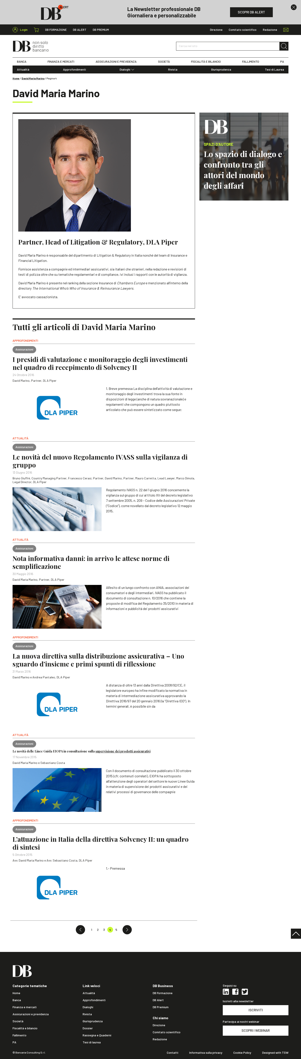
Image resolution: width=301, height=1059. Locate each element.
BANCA (21, 61)
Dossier (88, 1028)
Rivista (172, 69)
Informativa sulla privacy (205, 1052)
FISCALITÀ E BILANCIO (206, 61)
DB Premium (101, 29)
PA (282, 61)
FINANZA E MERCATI (61, 61)
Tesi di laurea (92, 1042)
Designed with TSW (275, 1052)
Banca (17, 1000)
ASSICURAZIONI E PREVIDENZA (116, 61)
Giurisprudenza (221, 69)
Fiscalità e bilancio (25, 1028)
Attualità (23, 69)
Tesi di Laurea (274, 69)
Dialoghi (125, 69)
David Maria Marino (33, 78)
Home (16, 78)
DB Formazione (56, 29)
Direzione (216, 29)
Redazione (270, 29)
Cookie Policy (242, 1052)
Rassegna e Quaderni (97, 1035)
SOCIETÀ (164, 61)
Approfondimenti (74, 69)
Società (18, 1021)
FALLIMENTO (250, 61)
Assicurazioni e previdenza (31, 1014)
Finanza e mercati (25, 1007)
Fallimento (19, 1035)
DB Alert (79, 29)
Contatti (172, 1052)
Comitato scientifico (242, 29)
